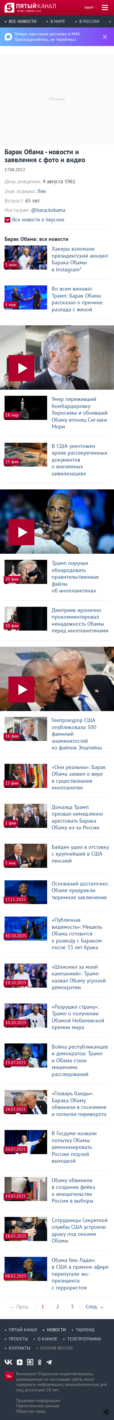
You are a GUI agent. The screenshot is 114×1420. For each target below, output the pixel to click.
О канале (47, 1339)
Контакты (19, 1348)
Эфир (89, 7)
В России (89, 21)
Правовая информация (38, 1400)
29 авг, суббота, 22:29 (29, 11)
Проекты (18, 1339)
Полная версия (56, 1348)
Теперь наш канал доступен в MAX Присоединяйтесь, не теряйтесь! (47, 36)
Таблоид (85, 1329)
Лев (41, 191)
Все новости (22, 21)
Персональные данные (37, 1405)
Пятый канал (23, 1329)
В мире (57, 21)
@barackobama (48, 210)
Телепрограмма (84, 1339)
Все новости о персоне (38, 219)
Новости (56, 1329)
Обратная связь (31, 1411)
